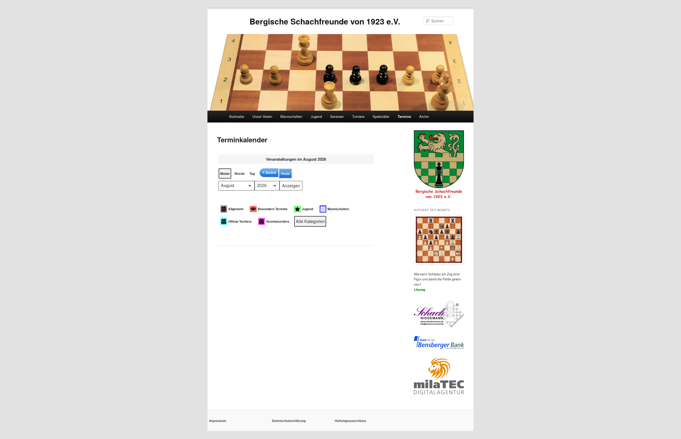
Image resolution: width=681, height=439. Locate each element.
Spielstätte (381, 116)
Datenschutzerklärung (289, 420)
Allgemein (235, 208)
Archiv (424, 116)
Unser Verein (262, 116)
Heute (285, 173)
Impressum (217, 420)
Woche (239, 173)
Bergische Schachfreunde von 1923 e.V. (325, 21)
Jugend (316, 116)
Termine (404, 116)
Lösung (419, 289)
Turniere (358, 116)
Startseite (236, 116)
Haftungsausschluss (350, 420)
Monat (225, 173)
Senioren (337, 116)
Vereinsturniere (277, 221)
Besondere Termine (273, 208)
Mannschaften (291, 116)
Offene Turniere (240, 221)
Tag (252, 173)
